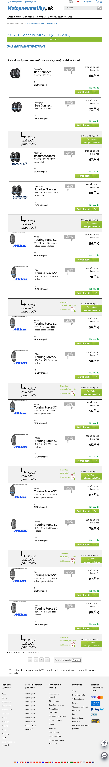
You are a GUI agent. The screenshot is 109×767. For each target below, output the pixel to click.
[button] (104, 743)
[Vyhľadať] (99, 8)
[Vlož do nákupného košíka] (95, 92)
